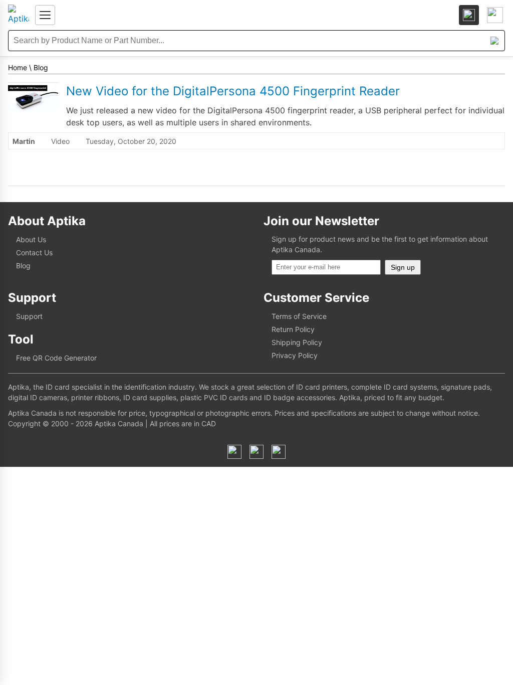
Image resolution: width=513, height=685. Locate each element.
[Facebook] (234, 452)
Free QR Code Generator (56, 358)
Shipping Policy (297, 342)
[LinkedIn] (256, 452)
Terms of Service (299, 316)
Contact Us (34, 252)
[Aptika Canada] (18, 15)
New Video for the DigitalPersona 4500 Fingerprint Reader (233, 91)
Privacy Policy (295, 355)
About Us (31, 239)
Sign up (403, 267)
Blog (41, 67)
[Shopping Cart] (495, 15)
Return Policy (293, 329)
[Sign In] (469, 15)
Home (17, 67)
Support (29, 316)
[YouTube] (279, 452)
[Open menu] (45, 15)
